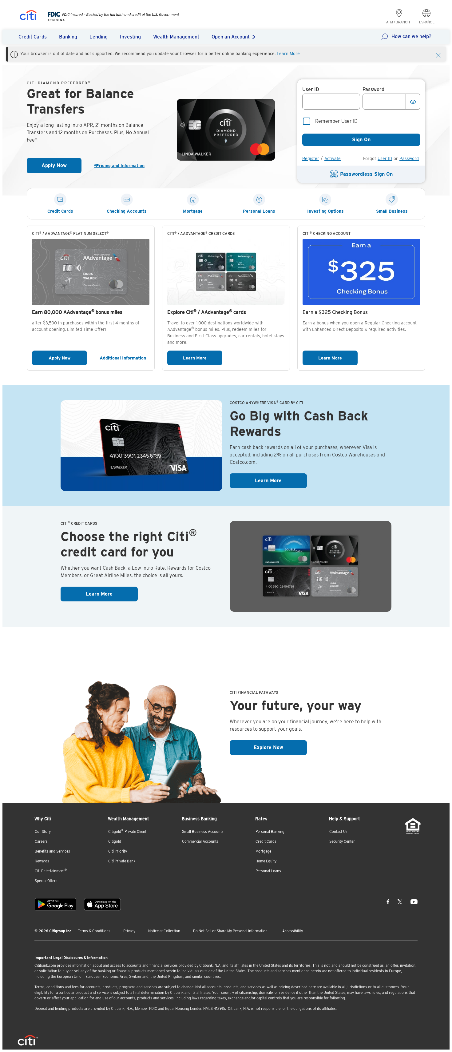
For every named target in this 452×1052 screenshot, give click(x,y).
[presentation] (107, 20)
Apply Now (61, 167)
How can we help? (411, 36)
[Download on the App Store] (102, 904)
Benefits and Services (52, 851)
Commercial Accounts (200, 841)
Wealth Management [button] (176, 37)
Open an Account (231, 37)
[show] (413, 102)
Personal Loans (268, 871)
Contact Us (338, 831)
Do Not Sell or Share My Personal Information (230, 931)
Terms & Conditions (94, 931)
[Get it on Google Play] (55, 904)
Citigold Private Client (127, 831)
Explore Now (280, 747)
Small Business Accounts (203, 831)
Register (310, 158)
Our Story (43, 831)
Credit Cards (266, 841)
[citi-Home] (28, 16)
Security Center (342, 841)
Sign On (361, 140)
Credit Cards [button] (32, 37)
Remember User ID (336, 121)
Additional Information (124, 357)
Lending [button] (98, 37)
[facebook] (388, 901)
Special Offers (46, 880)
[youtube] (414, 901)
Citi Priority (117, 851)
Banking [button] (68, 37)
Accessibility (292, 931)
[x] (400, 901)
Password (409, 158)
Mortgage (263, 851)
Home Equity (266, 861)
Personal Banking (270, 831)
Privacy (129, 931)
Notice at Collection (164, 931)
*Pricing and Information (121, 165)
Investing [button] (130, 37)
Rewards (42, 861)
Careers (41, 841)
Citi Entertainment (51, 870)
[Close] (438, 55)
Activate (332, 158)
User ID (385, 158)
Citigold (114, 841)
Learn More (288, 53)
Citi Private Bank (121, 861)
